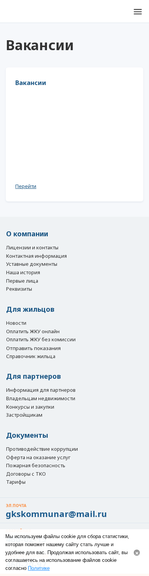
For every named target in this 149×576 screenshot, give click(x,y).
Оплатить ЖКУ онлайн (33, 332)
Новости (16, 323)
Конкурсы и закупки (30, 407)
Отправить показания (33, 348)
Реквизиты (19, 289)
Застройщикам (24, 415)
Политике (39, 568)
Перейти (25, 186)
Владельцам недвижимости (40, 399)
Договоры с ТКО (26, 474)
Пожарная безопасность (35, 466)
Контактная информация (36, 256)
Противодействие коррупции (42, 449)
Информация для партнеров (41, 390)
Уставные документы (31, 264)
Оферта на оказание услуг (38, 458)
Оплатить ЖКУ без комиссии (41, 340)
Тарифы (16, 482)
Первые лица (22, 281)
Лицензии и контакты (32, 248)
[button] (137, 11)
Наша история (23, 273)
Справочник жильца (30, 356)
